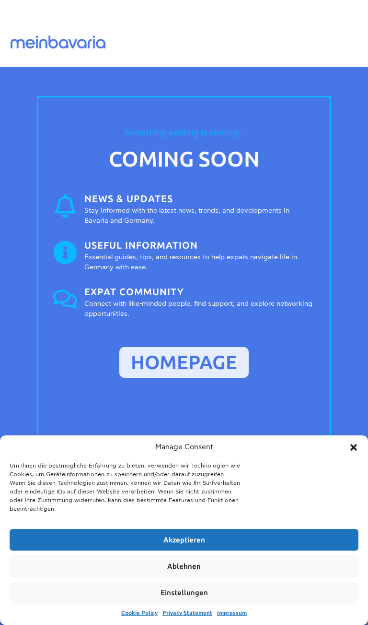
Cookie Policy (139, 613)
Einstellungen (184, 593)
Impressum (232, 613)
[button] (353, 447)
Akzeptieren (184, 540)
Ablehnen (184, 566)
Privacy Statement (187, 613)
